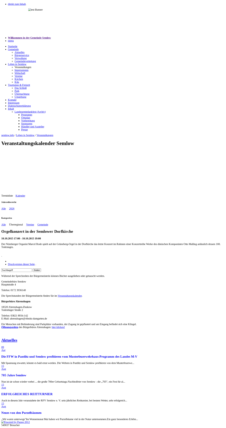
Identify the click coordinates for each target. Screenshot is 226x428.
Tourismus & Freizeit (19, 85)
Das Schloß (21, 88)
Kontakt (12, 99)
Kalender (20, 195)
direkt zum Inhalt (17, 4)
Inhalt (11, 108)
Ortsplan (25, 117)
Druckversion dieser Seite (21, 264)
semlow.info (7, 135)
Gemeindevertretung (25, 61)
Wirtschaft (20, 73)
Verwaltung (21, 58)
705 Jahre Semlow (13, 375)
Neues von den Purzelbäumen (21, 412)
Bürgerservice (22, 55)
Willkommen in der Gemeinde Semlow (29, 37)
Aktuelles (19, 52)
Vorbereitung (28, 120)
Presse (24, 129)
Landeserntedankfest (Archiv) (30, 111)
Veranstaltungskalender (70, 295)
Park (17, 91)
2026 (11, 208)
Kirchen (19, 79)
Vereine (19, 76)
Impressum (13, 102)
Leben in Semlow (17, 64)
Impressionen (21, 70)
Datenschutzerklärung (19, 105)
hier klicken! (58, 327)
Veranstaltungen (45, 135)
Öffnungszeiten (9, 327)
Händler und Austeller (32, 126)
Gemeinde (13, 49)
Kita (17, 82)
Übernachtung (22, 94)
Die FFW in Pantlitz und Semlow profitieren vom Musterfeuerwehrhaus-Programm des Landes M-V (69, 356)
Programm (26, 114)
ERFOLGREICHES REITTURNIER (27, 394)
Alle (3, 208)
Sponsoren (26, 123)
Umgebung (20, 96)
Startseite (12, 46)
